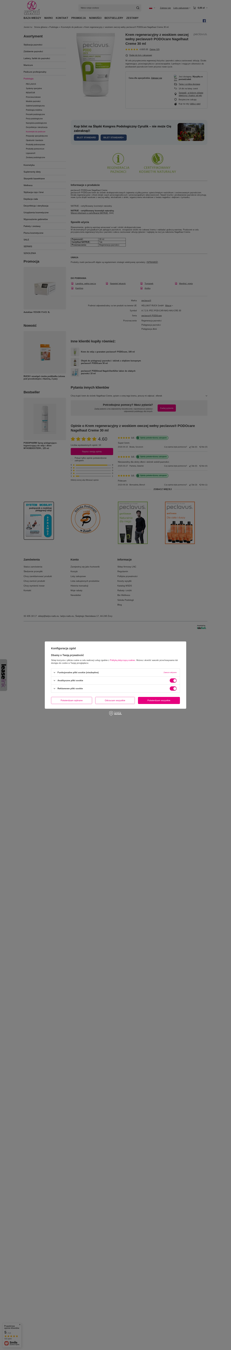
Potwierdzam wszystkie (158, 700)
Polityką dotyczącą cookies (122, 660)
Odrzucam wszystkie (115, 700)
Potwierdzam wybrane (72, 700)
